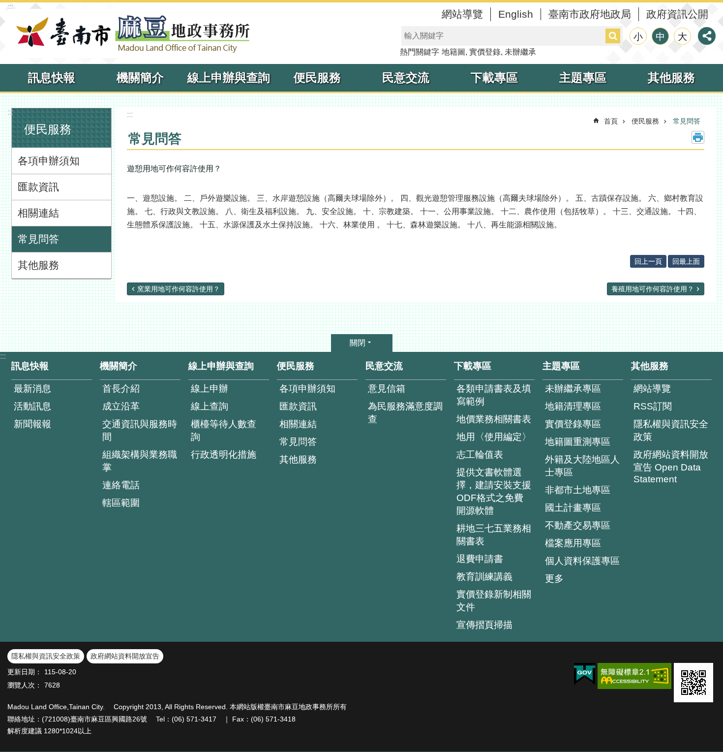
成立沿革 (121, 406)
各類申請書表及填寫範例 (493, 395)
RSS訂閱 (652, 406)
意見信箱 (386, 388)
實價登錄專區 (573, 424)
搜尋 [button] (612, 36)
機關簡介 (140, 77)
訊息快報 (51, 77)
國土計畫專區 (573, 507)
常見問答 (38, 239)
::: (10, 6)
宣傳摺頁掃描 (484, 625)
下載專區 (494, 77)
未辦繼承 (520, 52)
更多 (554, 578)
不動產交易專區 (577, 525)
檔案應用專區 (573, 543)
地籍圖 (453, 52)
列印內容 (698, 137)
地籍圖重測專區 (577, 442)
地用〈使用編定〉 (493, 437)
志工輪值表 (479, 454)
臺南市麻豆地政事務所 (130, 33)
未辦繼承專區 (573, 388)
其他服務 (671, 77)
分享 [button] (707, 36)
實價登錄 (485, 52)
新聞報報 (32, 424)
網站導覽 (462, 14)
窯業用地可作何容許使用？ (178, 289)
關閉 (357, 343)
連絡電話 (121, 485)
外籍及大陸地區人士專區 (582, 465)
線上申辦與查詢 (228, 77)
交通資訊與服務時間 (139, 430)
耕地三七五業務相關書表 (493, 534)
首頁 (611, 121)
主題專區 (582, 77)
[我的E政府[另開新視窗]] (584, 674)
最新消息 (32, 388)
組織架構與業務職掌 (139, 460)
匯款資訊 (38, 186)
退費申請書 (479, 559)
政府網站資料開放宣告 (124, 656)
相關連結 (38, 213)
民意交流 (405, 77)
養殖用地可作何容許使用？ (652, 289)
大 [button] (682, 36)
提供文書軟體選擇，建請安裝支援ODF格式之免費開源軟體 (493, 491)
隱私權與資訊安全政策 (670, 430)
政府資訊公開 (677, 14)
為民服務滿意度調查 (405, 412)
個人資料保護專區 (582, 561)
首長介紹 (121, 388)
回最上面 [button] (686, 261)
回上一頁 (648, 261)
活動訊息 (32, 406)
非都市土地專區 (577, 490)
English (515, 14)
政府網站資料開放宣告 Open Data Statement (670, 466)
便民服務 (317, 77)
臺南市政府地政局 (589, 14)
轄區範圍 (121, 503)
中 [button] (660, 36)
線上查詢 (209, 406)
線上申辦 (209, 388)
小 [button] (638, 36)
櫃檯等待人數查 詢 (223, 430)
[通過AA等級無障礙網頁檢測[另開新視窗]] (634, 676)
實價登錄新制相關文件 (493, 600)
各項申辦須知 (49, 160)
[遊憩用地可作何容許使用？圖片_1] (693, 682)
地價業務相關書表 (493, 419)
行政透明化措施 (223, 454)
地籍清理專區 (573, 406)
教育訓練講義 (484, 576)
